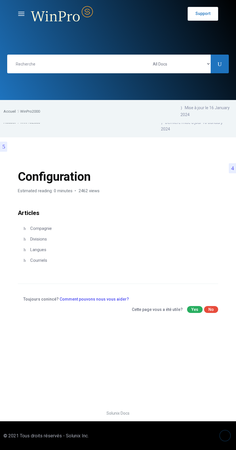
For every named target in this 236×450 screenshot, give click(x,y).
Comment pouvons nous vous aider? (94, 299)
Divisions (38, 239)
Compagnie (41, 228)
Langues (38, 249)
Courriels (38, 260)
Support (202, 13)
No (211, 309)
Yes (194, 309)
